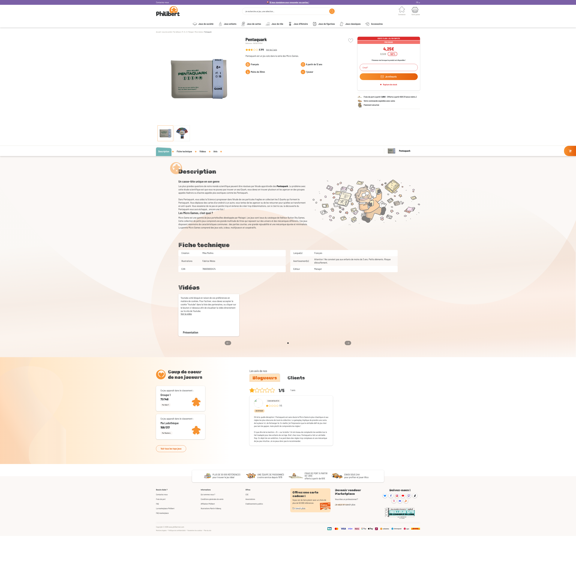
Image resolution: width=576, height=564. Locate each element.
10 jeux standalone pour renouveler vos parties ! (289, 2)
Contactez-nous (162, 2)
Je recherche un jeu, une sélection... (259, 11)
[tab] (264, 378)
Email (365, 68)
